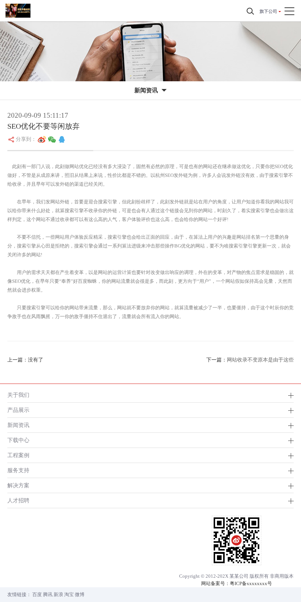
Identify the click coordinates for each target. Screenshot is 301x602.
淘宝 (69, 594)
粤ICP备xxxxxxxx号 (251, 583)
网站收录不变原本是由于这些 (260, 360)
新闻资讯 (18, 425)
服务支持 (18, 470)
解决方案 (18, 485)
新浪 (58, 594)
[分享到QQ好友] (62, 139)
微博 (79, 594)
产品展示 (18, 410)
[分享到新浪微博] (42, 139)
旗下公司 (268, 11)
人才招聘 (18, 500)
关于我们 (18, 395)
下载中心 (18, 440)
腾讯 (47, 594)
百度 (37, 594)
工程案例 (18, 455)
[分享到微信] (52, 139)
